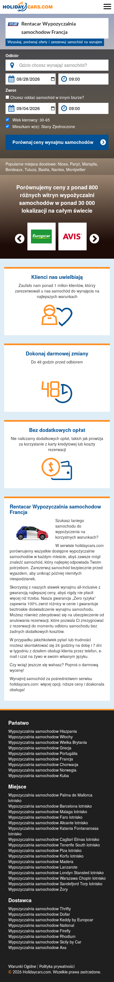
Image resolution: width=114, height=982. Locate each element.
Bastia (43, 169)
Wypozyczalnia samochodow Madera (40, 861)
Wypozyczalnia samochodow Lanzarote (42, 867)
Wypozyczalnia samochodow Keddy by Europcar (50, 919)
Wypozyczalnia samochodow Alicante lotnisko (48, 822)
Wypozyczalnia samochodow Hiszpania (42, 731)
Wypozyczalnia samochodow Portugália (42, 753)
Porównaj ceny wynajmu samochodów (59, 142)
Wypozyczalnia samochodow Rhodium (42, 936)
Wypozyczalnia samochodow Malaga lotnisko (47, 811)
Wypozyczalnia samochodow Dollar (39, 914)
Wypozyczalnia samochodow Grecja (39, 748)
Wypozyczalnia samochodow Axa (37, 947)
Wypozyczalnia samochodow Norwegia (42, 770)
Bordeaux (14, 169)
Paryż (75, 164)
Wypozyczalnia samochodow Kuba (38, 775)
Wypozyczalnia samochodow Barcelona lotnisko (50, 806)
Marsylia (89, 164)
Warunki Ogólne (22, 967)
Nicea (63, 164)
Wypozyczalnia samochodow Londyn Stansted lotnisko (56, 872)
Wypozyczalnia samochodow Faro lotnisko (45, 817)
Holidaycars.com (37, 972)
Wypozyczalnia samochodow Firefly (39, 930)
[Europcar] (41, 236)
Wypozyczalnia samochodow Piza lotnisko (45, 850)
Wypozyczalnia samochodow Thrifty (39, 908)
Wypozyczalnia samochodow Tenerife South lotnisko (54, 845)
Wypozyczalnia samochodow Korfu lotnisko (46, 856)
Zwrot (11, 90)
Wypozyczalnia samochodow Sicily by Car (44, 942)
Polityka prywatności (56, 967)
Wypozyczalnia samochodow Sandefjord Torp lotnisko (55, 883)
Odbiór (12, 55)
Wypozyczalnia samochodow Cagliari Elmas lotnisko (53, 839)
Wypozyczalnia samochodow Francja (40, 759)
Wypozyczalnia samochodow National (41, 925)
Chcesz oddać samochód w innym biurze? (46, 97)
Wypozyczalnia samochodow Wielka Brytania (47, 742)
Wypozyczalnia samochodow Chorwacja (43, 764)
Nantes (57, 169)
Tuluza (30, 169)
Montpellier (76, 169)
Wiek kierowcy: (29, 120)
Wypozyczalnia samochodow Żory (38, 889)
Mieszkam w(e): (42, 126)
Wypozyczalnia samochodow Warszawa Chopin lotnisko (57, 878)
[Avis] (72, 236)
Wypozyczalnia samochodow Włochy (40, 736)
